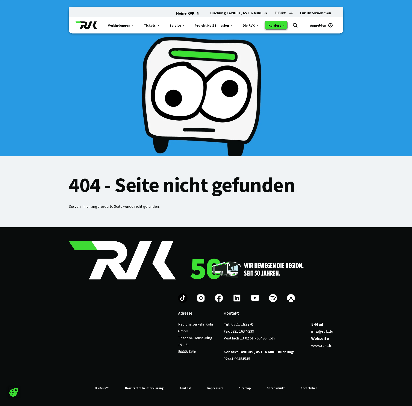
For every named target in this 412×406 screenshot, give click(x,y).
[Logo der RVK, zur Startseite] (86, 25)
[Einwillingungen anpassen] (14, 392)
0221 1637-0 (238, 324)
